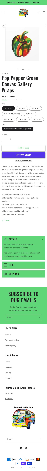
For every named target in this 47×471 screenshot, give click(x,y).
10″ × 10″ (35, 108)
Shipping (4, 100)
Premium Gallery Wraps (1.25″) (17, 129)
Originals (8, 367)
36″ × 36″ (8, 108)
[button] (3, 12)
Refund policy (10, 346)
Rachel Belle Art (20, 467)
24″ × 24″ (23, 119)
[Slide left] (18, 69)
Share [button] (7, 221)
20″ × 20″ (8, 119)
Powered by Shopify (30, 467)
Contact (8, 378)
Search (8, 335)
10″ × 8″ (22, 108)
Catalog (8, 373)
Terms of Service (12, 340)
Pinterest (9, 398)
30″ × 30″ (37, 119)
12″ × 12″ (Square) (12, 114)
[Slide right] (28, 69)
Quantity (5, 134)
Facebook (9, 393)
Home (7, 362)
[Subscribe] (39, 317)
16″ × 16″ (30, 114)
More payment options (23, 161)
